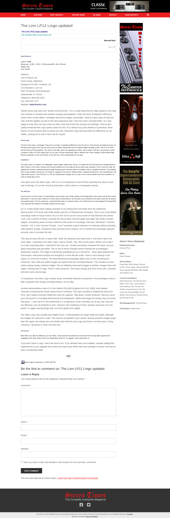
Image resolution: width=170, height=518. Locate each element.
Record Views (78, 15)
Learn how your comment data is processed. (77, 478)
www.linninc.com (37, 104)
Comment (26, 385)
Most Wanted (56, 15)
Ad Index (97, 15)
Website (24, 449)
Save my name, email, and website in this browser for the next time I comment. (60, 462)
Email (24, 435)
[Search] (148, 15)
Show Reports (131, 15)
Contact (113, 15)
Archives (38, 15)
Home (23, 15)
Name (24, 422)
